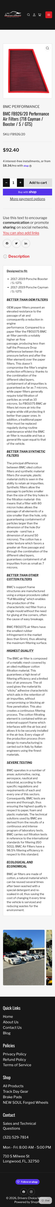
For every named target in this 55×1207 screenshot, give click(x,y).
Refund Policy (14, 1059)
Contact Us (12, 1027)
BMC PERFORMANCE (21, 106)
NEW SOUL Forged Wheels (25, 1102)
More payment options (27, 199)
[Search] (28, 14)
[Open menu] (48, 14)
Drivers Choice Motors (32, 1198)
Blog (7, 1033)
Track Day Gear (15, 1091)
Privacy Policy (14, 1054)
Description (18, 256)
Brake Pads (12, 1097)
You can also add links (21, 233)
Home (8, 1016)
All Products (13, 1086)
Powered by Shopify (27, 1202)
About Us (10, 1022)
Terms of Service (17, 1065)
